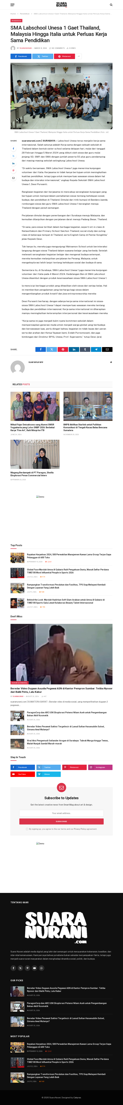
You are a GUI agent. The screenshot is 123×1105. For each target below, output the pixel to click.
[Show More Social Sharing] (79, 56)
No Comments (58, 48)
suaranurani (26, 48)
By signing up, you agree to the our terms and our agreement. (63, 829)
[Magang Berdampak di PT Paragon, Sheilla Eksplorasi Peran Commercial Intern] (35, 454)
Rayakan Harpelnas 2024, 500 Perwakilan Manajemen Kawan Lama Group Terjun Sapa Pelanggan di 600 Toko (69, 556)
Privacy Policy (80, 829)
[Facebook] (13, 148)
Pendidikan (16, 21)
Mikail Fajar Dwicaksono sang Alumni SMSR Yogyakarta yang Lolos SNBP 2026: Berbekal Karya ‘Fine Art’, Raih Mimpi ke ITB (32, 427)
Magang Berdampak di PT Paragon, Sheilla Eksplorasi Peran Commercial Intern (32, 474)
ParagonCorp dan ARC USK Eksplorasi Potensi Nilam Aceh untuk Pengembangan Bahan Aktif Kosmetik (67, 714)
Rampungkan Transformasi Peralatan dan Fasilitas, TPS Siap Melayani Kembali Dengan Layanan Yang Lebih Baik (66, 586)
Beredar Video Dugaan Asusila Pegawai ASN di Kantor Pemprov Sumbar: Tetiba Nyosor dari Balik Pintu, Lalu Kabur (61, 690)
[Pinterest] (13, 170)
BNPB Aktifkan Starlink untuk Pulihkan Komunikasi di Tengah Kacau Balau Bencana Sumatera (85, 427)
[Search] (110, 4)
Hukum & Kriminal (19, 683)
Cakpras (77, 1097)
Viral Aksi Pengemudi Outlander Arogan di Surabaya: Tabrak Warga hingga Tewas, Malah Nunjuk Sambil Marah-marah (67, 742)
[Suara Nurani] (61, 5)
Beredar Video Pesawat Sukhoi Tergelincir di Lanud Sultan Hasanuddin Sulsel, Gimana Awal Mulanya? (66, 728)
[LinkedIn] (13, 163)
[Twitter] (13, 156)
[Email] (13, 178)
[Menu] (12, 4)
